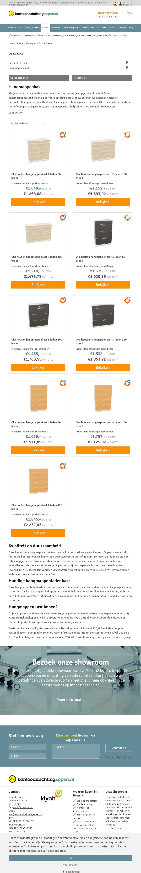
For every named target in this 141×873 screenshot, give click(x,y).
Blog (131, 27)
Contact (89, 3)
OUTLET (112, 27)
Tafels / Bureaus (32, 27)
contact (94, 632)
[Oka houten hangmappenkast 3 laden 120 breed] (103, 315)
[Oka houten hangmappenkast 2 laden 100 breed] (103, 150)
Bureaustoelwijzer (19, 5)
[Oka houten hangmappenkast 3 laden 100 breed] (38, 315)
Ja (70, 857)
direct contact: (107, 13)
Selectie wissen (18, 63)
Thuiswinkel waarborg (115, 3)
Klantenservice (24, 3)
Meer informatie (71, 699)
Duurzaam (101, 27)
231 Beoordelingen (118, 35)
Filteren (78, 77)
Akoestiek (56, 27)
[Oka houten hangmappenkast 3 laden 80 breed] (103, 232)
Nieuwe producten (49, 3)
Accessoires (88, 27)
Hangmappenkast (19, 68)
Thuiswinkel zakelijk (120, 3)
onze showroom (44, 637)
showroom (31, 35)
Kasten (45, 27)
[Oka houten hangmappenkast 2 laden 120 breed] (38, 232)
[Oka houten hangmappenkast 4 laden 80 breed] (38, 398)
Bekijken (38, 202)
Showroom (101, 3)
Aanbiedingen (67, 3)
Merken (79, 3)
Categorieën (17, 77)
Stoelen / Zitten (14, 27)
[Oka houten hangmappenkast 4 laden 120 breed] (38, 481)
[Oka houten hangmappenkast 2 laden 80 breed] (38, 150)
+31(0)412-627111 (107, 16)
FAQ (36, 3)
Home (12, 3)
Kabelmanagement (72, 27)
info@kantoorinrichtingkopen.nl (25, 814)
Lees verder (16, 112)
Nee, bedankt (70, 864)
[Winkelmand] (129, 14)
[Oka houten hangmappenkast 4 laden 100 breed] (103, 398)
